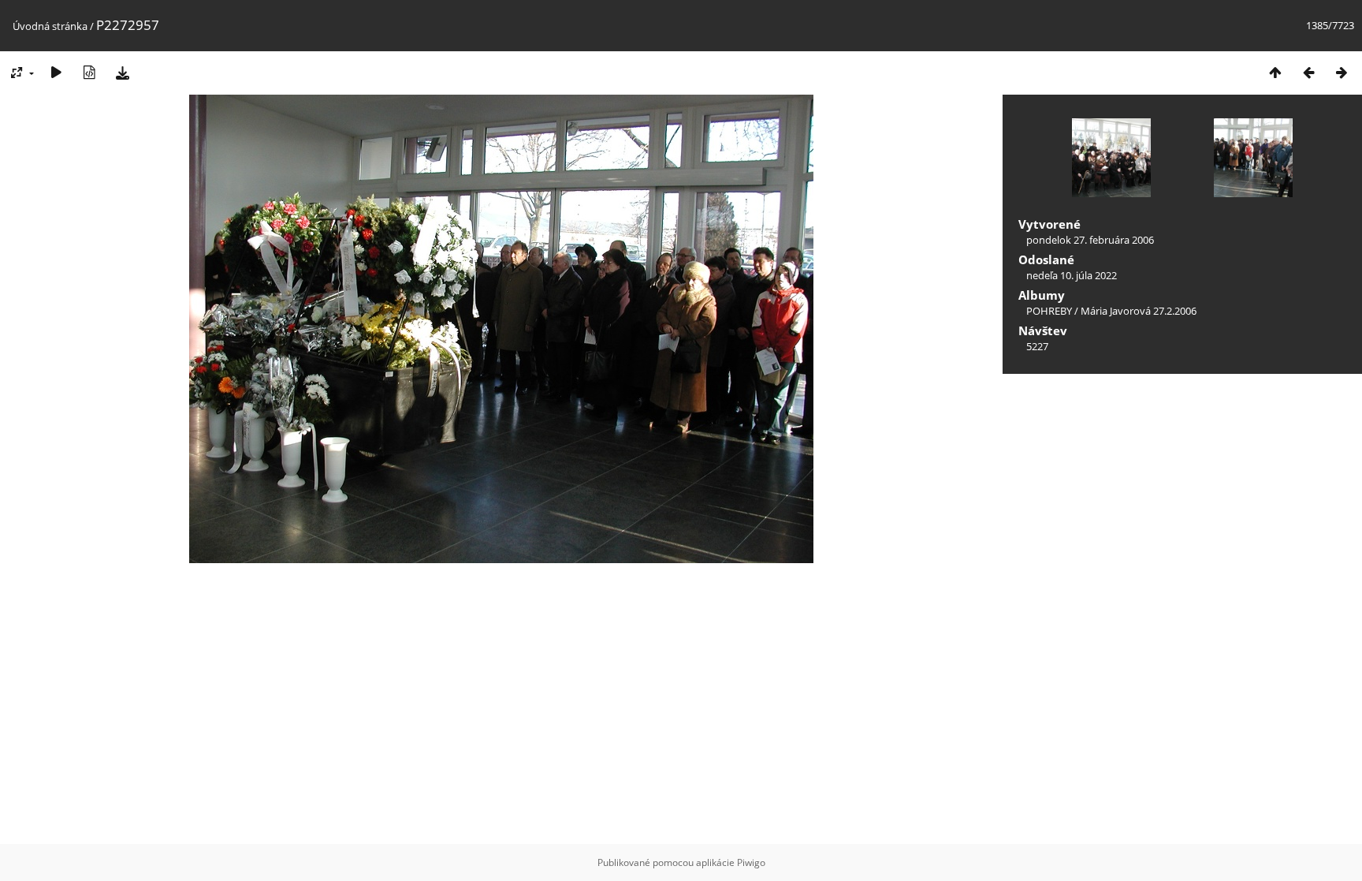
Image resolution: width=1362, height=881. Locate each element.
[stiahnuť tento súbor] (122, 72)
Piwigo (751, 862)
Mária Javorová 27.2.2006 (1138, 311)
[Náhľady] (1275, 72)
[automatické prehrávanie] (56, 72)
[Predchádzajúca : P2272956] (1308, 72)
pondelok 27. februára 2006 (1090, 240)
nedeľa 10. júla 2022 (1071, 275)
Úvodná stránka (50, 26)
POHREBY (1049, 311)
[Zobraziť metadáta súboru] (89, 72)
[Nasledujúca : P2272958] (1341, 72)
